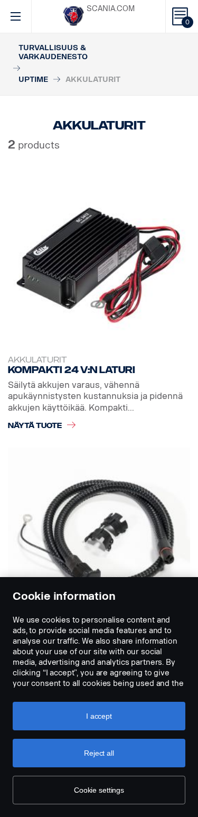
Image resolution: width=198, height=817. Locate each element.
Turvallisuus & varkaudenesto (53, 52)
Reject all (99, 753)
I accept (99, 716)
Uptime (33, 79)
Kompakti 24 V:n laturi (71, 370)
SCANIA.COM (111, 8)
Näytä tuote (35, 426)
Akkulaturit (37, 360)
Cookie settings (99, 790)
